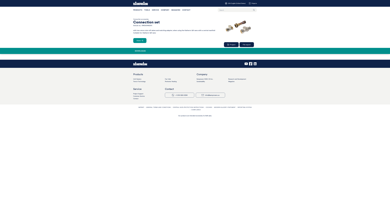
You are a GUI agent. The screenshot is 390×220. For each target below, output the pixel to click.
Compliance (196, 110)
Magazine (175, 10)
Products (137, 10)
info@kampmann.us (212, 95)
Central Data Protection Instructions (188, 107)
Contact (186, 10)
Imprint (141, 107)
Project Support (138, 94)
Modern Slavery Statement (225, 107)
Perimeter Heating (171, 81)
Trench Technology (139, 81)
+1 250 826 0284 (181, 95)
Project (232, 45)
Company (165, 10)
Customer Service (139, 96)
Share (138, 41)
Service (155, 10)
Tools (147, 10)
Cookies (209, 107)
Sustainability (201, 81)
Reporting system (245, 107)
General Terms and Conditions (158, 107)
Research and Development (237, 79)
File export (247, 45)
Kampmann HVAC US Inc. (205, 79)
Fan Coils (168, 79)
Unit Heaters (137, 79)
